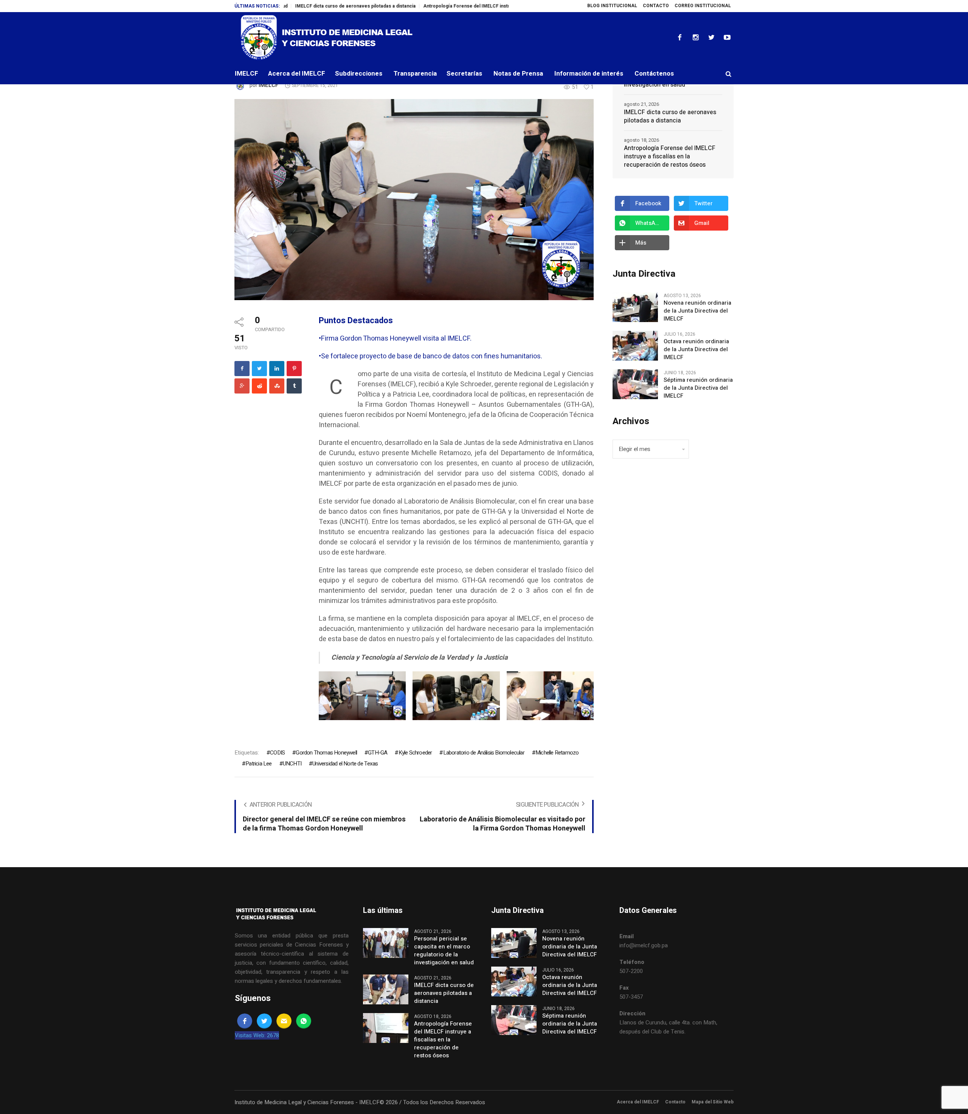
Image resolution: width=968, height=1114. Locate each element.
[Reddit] (259, 386)
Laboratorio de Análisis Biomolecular (483, 752)
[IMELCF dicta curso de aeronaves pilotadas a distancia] (385, 989)
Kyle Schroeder (415, 752)
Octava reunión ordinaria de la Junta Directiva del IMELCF (696, 349)
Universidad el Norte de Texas (345, 763)
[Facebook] (679, 37)
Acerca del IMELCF (638, 1102)
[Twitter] (711, 37)
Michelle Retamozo (557, 752)
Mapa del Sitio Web (713, 1102)
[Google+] (242, 386)
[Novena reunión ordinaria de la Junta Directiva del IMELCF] (635, 307)
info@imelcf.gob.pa (643, 945)
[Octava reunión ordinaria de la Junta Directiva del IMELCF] (635, 345)
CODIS (277, 752)
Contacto (675, 1102)
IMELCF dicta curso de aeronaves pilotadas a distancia (310, 6)
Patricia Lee (258, 763)
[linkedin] (276, 368)
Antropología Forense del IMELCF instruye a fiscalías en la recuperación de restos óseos (477, 6)
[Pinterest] (294, 368)
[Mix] (276, 386)
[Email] (284, 1021)
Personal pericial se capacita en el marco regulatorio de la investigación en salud (444, 951)
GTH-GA (377, 752)
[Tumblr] (294, 386)
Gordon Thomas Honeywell (326, 752)
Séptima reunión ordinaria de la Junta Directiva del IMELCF (698, 388)
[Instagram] (695, 37)
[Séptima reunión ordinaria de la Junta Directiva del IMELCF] (635, 384)
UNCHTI (292, 763)
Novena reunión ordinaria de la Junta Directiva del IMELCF (697, 311)
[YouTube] (727, 37)
